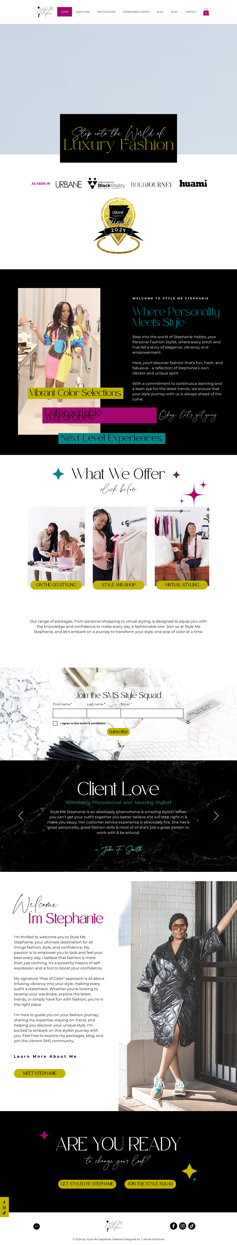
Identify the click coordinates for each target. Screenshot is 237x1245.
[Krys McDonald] (115, 862)
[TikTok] (4, 1213)
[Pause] (22, 436)
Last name (95, 704)
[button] (206, 12)
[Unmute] (29, 436)
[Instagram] (4, 1208)
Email (125, 704)
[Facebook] (4, 1202)
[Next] (216, 816)
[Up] (36, 1226)
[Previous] (21, 816)
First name (61, 704)
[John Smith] (118, 862)
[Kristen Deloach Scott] (122, 862)
